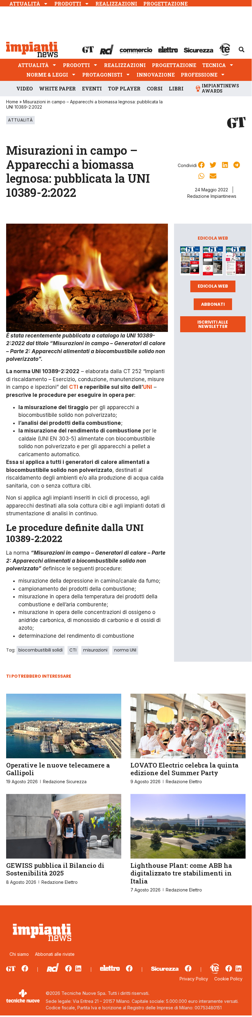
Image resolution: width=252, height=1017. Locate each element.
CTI (73, 387)
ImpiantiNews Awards (220, 88)
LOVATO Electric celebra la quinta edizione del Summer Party (184, 769)
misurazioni (95, 650)
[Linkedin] (78, 968)
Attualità (24, 3)
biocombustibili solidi (40, 650)
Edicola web (213, 286)
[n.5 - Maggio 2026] (236, 261)
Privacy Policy (194, 978)
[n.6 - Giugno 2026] (213, 261)
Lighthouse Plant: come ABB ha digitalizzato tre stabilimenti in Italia (181, 873)
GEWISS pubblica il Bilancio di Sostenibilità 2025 (55, 869)
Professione (199, 74)
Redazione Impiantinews (211, 196)
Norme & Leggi (47, 74)
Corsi (155, 88)
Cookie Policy (228, 978)
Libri (176, 88)
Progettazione (165, 3)
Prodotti (67, 3)
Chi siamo (19, 954)
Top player (124, 88)
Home (12, 101)
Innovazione (156, 74)
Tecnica (214, 65)
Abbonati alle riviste (55, 954)
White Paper (57, 88)
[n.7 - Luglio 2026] (190, 261)
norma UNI (125, 650)
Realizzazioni (116, 3)
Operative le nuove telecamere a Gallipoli (58, 769)
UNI (147, 387)
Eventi (92, 88)
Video (24, 88)
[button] (241, 49)
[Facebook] (24, 968)
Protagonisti (102, 74)
